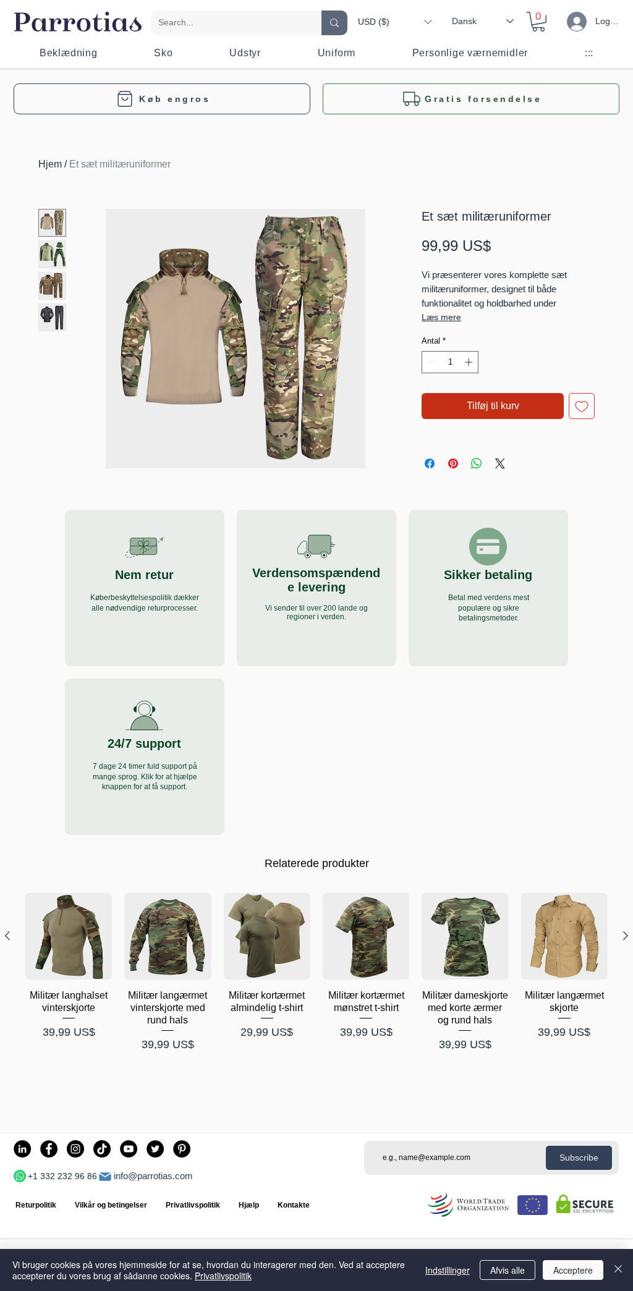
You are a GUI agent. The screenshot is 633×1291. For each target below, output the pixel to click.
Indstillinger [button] (447, 1270)
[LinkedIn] (22, 1149)
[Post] (105, 1177)
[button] (395, 21)
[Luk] (618, 1270)
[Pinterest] (181, 1149)
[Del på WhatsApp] (476, 463)
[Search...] (334, 23)
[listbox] (395, 21)
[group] (316, 997)
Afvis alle (507, 1270)
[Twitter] (155, 1149)
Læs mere (441, 317)
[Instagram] (75, 1149)
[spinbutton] (450, 362)
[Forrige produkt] (7, 935)
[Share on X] (500, 463)
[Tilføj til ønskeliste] (582, 406)
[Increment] (469, 362)
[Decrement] (430, 362)
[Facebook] (48, 1149)
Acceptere (573, 1270)
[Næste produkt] (625, 935)
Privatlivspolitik (223, 1275)
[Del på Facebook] (429, 463)
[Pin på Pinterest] (453, 463)
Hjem (50, 164)
